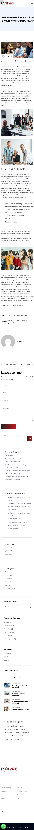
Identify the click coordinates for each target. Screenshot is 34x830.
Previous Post (10, 364)
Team (19, 798)
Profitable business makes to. (19, 695)
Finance (17, 733)
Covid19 (15, 729)
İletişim (19, 787)
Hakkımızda (6, 787)
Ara (5, 435)
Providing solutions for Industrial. (20, 687)
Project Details (22, 791)
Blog (18, 795)
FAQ (3, 798)
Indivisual (7, 736)
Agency (10, 315)
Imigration (25, 733)
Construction (9, 575)
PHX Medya (19, 827)
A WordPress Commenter (16, 497)
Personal (15, 736)
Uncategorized (10, 588)
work (17, 739)
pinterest (11, 323)
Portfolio (20, 802)
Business (17, 315)
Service (5, 795)
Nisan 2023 (8, 547)
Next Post (25, 364)
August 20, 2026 (8, 61)
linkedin (24, 320)
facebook (11, 320)
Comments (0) (21, 61)
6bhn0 (10, 56)
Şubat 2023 (9, 551)
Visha (11, 739)
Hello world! (9, 456)
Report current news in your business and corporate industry (19, 506)
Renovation (9, 582)
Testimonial (6, 802)
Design (22, 729)
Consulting (24, 315)
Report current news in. (20, 710)
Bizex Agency (12, 522)
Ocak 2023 (8, 554)
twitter (18, 320)
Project (4, 791)
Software (8, 585)
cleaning (21, 726)
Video (6, 739)
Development (8, 733)
